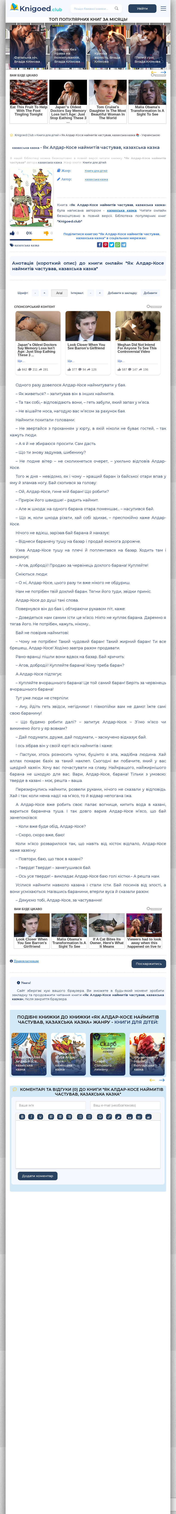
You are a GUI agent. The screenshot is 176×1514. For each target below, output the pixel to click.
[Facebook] (99, 244)
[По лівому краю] (51, 1117)
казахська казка (25, 148)
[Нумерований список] (89, 1117)
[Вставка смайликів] (100, 1117)
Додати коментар (37, 1176)
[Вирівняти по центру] (60, 1117)
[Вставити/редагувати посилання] (109, 1117)
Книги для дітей (94, 162)
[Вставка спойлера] (139, 1117)
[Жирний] (22, 1117)
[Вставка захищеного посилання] (118, 1117)
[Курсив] (31, 1117)
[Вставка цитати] (129, 1117)
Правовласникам (26, 961)
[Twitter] (111, 244)
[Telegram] (123, 244)
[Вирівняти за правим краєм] (69, 1117)
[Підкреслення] (40, 1117)
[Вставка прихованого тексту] (148, 1117)
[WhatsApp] (117, 244)
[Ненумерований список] (80, 1117)
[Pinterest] (105, 244)
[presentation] (153, 72)
